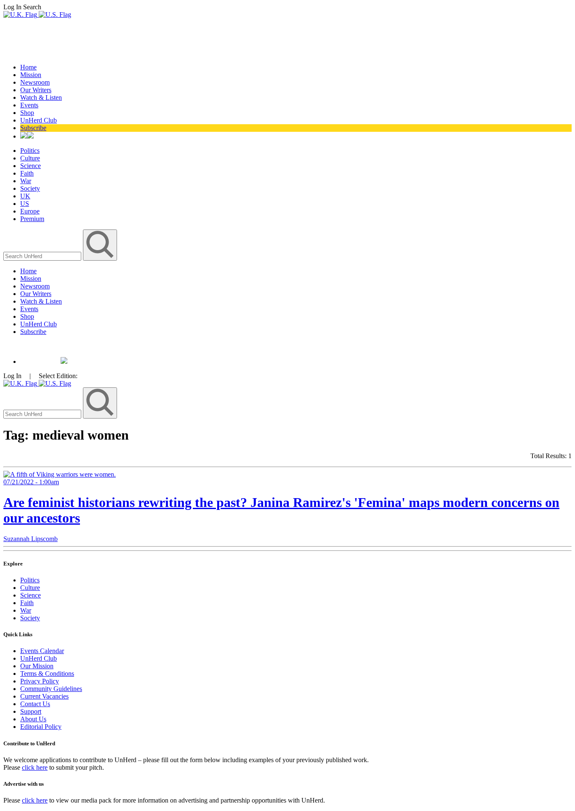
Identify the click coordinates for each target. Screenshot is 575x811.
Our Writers (35, 89)
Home (28, 67)
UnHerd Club (38, 120)
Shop (27, 112)
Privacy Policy (39, 681)
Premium (32, 218)
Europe (30, 211)
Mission (30, 74)
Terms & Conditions (47, 673)
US (24, 203)
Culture (30, 158)
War (25, 180)
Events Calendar (42, 650)
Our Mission (36, 666)
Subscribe (33, 127)
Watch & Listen (41, 97)
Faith (27, 173)
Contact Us (35, 703)
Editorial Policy (40, 726)
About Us (33, 719)
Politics (30, 150)
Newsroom (35, 82)
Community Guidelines (51, 688)
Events (29, 105)
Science (30, 165)
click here (35, 767)
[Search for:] (43, 255)
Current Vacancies (44, 696)
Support (30, 711)
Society (30, 188)
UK (25, 196)
